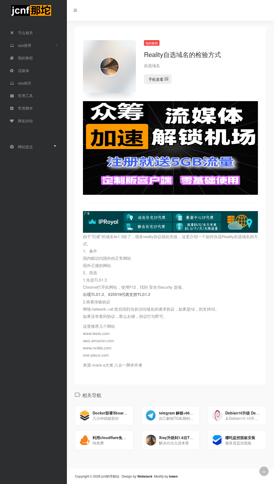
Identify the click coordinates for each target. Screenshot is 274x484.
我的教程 (151, 43)
